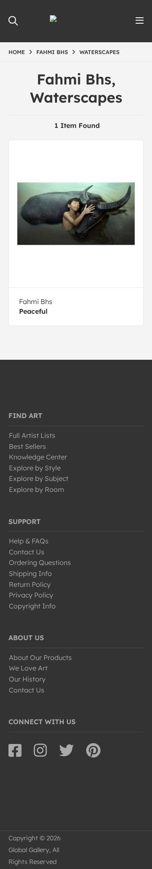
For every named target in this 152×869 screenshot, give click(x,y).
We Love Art (28, 668)
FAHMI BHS (52, 52)
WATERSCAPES (99, 52)
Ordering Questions (40, 562)
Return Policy (30, 584)
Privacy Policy (31, 595)
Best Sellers (27, 446)
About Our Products (40, 657)
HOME (16, 52)
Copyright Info (32, 606)
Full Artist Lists (32, 435)
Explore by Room (36, 489)
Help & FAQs (29, 541)
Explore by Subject (38, 478)
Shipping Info (30, 573)
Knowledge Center (38, 457)
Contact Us (26, 552)
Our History (27, 679)
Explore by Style (35, 468)
